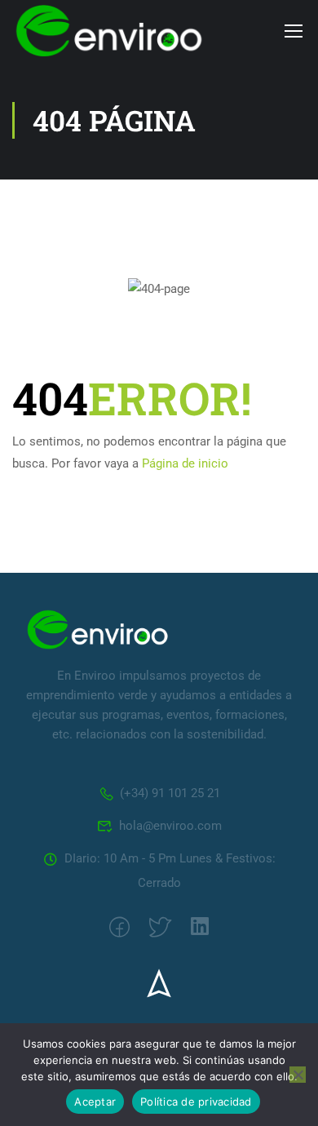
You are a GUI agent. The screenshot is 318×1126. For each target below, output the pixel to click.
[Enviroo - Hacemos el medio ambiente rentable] (109, 30)
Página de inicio (185, 463)
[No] (297, 1074)
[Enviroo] (97, 629)
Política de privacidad (196, 1101)
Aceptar (95, 1101)
